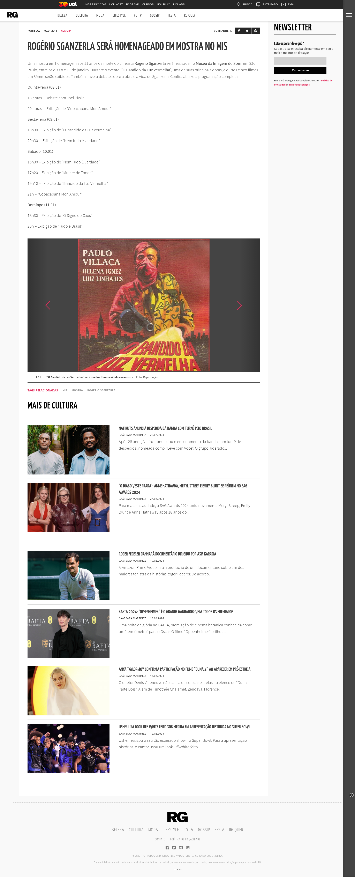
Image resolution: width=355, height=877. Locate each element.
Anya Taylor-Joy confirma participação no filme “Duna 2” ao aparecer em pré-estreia (184, 669)
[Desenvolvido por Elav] (177, 871)
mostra (77, 390)
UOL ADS (179, 4)
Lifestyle (119, 15)
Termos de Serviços (299, 84)
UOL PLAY (163, 4)
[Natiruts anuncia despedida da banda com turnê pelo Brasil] (68, 473)
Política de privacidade (185, 839)
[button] (249, 305)
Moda (100, 15)
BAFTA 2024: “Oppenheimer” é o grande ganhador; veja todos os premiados (176, 612)
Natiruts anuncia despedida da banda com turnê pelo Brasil (165, 428)
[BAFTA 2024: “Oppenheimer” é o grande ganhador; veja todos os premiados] (68, 656)
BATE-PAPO (270, 4)
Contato (160, 839)
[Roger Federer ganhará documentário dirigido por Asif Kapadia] (68, 599)
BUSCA (247, 4)
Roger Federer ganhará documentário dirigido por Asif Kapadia (167, 554)
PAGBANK (132, 4)
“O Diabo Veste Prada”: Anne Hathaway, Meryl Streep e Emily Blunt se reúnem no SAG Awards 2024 (183, 489)
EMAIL (292, 4)
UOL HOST (116, 4)
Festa (172, 15)
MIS (64, 390)
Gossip (155, 15)
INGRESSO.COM (95, 4)
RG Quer (190, 15)
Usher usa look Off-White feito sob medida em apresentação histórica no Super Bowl (184, 727)
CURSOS (148, 4)
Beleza (63, 15)
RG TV (138, 15)
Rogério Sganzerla (101, 390)
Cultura (82, 15)
